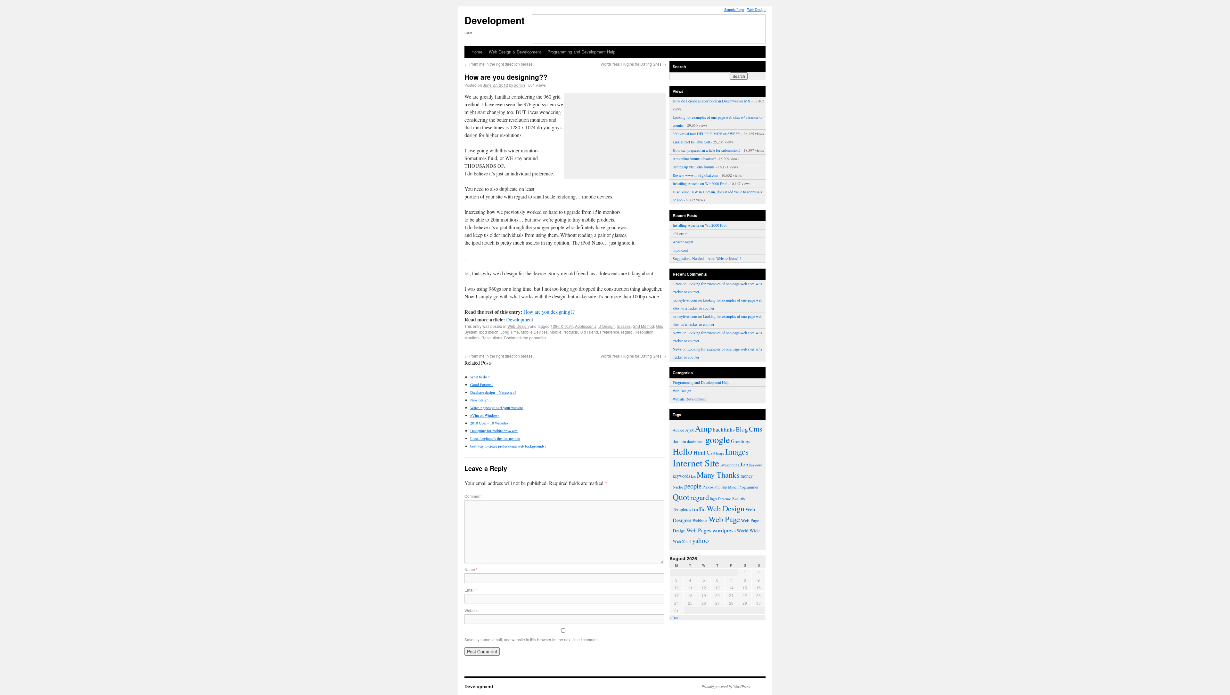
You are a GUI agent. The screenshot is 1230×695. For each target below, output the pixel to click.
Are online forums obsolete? (694, 158)
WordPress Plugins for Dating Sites (633, 64)
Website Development (689, 398)
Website (471, 610)
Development (494, 20)
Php (717, 486)
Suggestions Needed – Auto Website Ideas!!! (707, 258)
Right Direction (720, 498)
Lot (693, 476)
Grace (677, 283)
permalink (537, 337)
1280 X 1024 (562, 326)
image (720, 453)
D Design (606, 326)
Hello (683, 451)
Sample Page (734, 9)
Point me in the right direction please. (499, 64)
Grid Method (643, 326)
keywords (681, 476)
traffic (699, 509)
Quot (681, 496)
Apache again (683, 241)
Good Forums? (481, 384)
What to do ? (479, 376)
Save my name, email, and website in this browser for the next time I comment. (532, 639)
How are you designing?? (549, 311)
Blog (742, 429)
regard (627, 332)
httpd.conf (680, 250)
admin (519, 85)
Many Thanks (718, 474)
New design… (481, 399)
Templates (682, 509)
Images (737, 451)
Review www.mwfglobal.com (695, 175)
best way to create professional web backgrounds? (508, 446)
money (747, 476)
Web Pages (698, 530)
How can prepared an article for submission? (706, 150)
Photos (707, 487)
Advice (678, 429)
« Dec (673, 617)
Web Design (756, 9)
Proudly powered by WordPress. (726, 686)
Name (471, 569)
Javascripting (729, 465)
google (717, 439)
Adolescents (585, 326)
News (677, 332)
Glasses (624, 326)
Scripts (738, 498)
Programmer (748, 487)
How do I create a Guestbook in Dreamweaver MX (711, 100)
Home (477, 52)
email (700, 442)
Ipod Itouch (488, 332)
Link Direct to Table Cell (691, 141)
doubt (691, 441)
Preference (609, 332)
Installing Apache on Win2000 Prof (700, 183)
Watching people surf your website (496, 407)
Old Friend (589, 332)
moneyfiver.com (685, 300)
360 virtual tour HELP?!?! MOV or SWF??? (706, 133)
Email (470, 590)
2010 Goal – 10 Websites (489, 422)
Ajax (689, 430)
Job (744, 464)
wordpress (724, 530)
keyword (755, 465)
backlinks (724, 429)
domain (679, 441)
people (692, 485)
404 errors (680, 233)
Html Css (704, 452)
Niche (678, 487)
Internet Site (696, 463)
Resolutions (491, 337)
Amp (703, 428)
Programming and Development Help (581, 52)
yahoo (700, 540)
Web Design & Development (515, 52)
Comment (472, 496)
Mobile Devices (534, 332)
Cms (755, 428)
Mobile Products (564, 332)
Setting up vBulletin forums (694, 166)
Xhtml (686, 541)
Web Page (724, 519)
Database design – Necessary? (493, 392)
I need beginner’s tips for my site (495, 438)
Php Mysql (729, 487)
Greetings (740, 441)
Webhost (700, 520)
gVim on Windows (484, 415)
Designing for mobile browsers (494, 430)
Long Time (509, 332)
